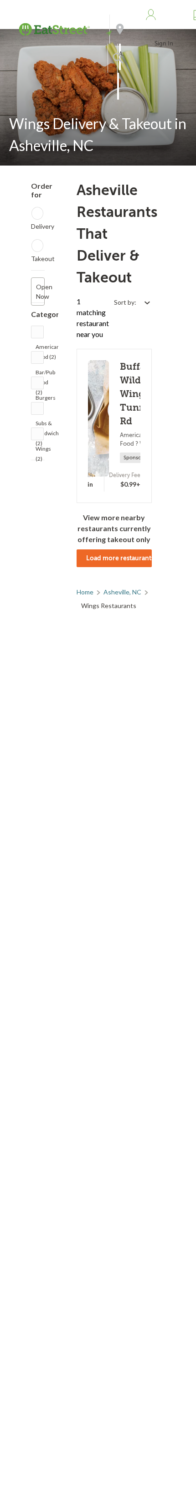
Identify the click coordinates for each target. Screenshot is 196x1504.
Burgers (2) (46, 400)
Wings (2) (43, 451)
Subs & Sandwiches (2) (50, 425)
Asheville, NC (122, 592)
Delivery (42, 226)
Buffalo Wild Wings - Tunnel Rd (137, 394)
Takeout (43, 258)
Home (85, 592)
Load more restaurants (119, 558)
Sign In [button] (164, 43)
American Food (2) (48, 349)
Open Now (40, 291)
